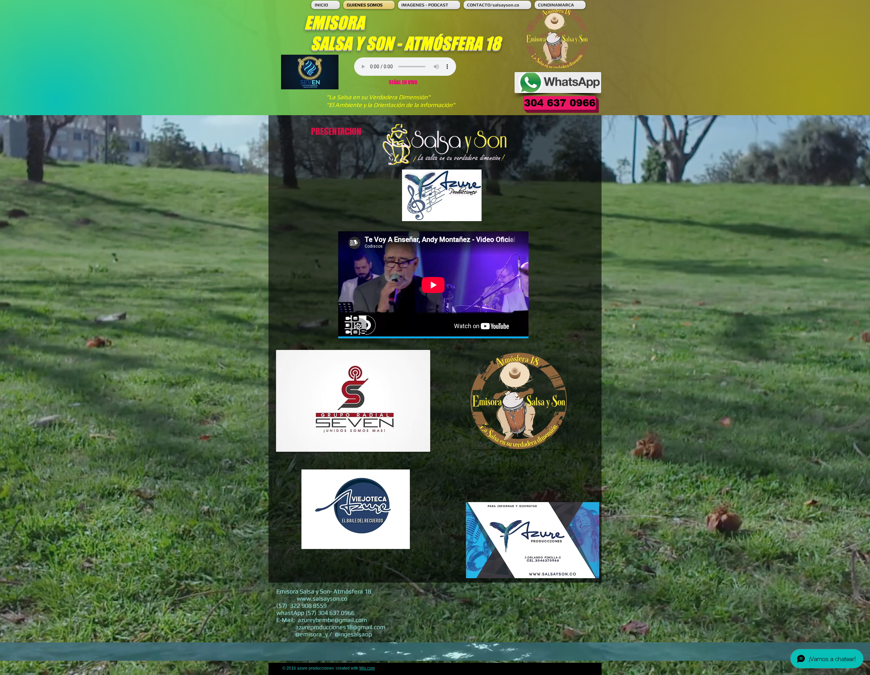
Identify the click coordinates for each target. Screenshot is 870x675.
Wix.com (367, 668)
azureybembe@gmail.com (332, 619)
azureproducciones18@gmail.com (340, 626)
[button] (559, 103)
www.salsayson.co (322, 598)
